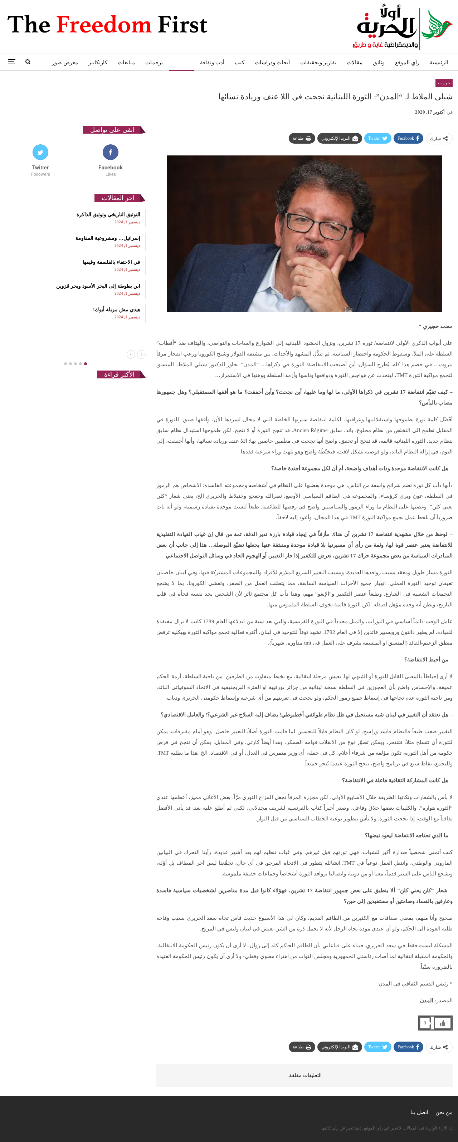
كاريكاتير (97, 62)
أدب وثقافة (212, 62)
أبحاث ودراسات (272, 62)
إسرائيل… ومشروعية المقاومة (107, 238)
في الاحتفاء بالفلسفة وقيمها (111, 262)
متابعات (126, 62)
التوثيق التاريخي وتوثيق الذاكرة (108, 214)
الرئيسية (439, 62)
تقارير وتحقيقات (318, 62)
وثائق (379, 62)
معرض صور (65, 62)
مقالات (354, 62)
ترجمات (154, 62)
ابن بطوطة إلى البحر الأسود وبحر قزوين (98, 286)
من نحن (444, 1112)
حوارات (181, 62)
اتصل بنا (419, 1112)
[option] (75, 266)
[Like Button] (443, 1023)
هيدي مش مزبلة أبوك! (116, 309)
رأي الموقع (407, 62)
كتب (239, 62)
